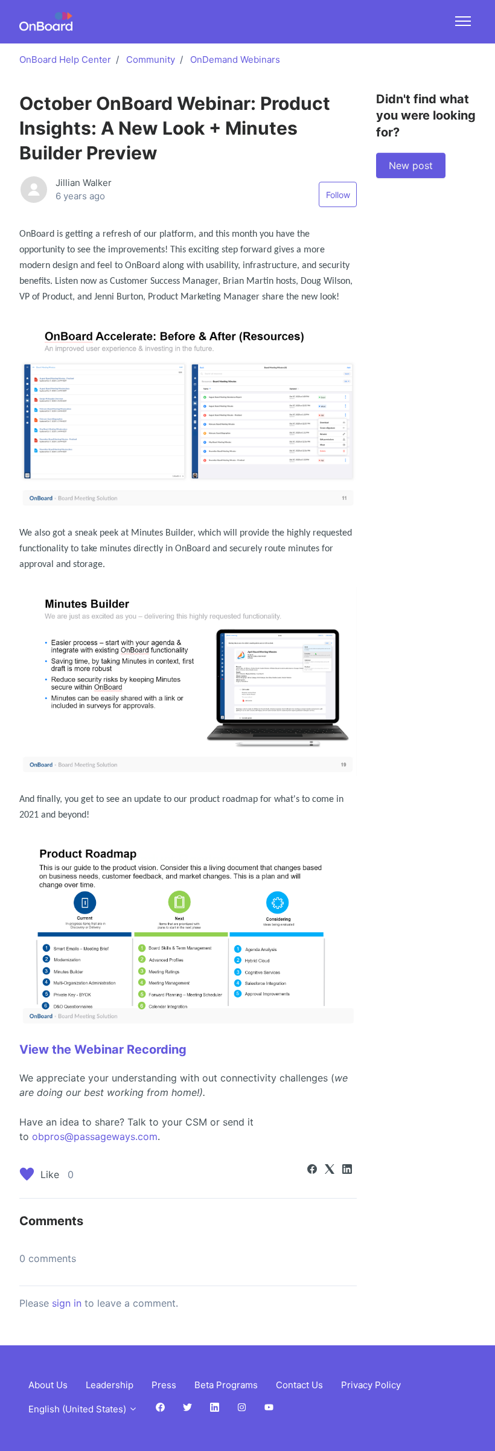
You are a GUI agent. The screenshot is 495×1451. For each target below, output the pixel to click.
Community (150, 59)
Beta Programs (226, 1385)
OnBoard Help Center (65, 59)
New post (411, 165)
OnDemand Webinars (235, 59)
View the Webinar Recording (103, 1049)
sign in (66, 1303)
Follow (338, 195)
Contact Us (299, 1385)
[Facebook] (312, 1170)
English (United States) (78, 1409)
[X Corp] (329, 1170)
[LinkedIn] (347, 1170)
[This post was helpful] (26, 1175)
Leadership (109, 1385)
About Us (48, 1385)
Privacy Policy (371, 1385)
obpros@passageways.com (95, 1136)
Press (164, 1385)
